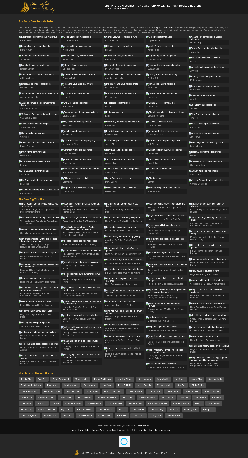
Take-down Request (115, 430)
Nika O (198, 403)
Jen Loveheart (84, 397)
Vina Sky (174, 409)
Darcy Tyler (156, 415)
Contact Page (98, 430)
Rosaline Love (94, 403)
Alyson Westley (212, 391)
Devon (56, 403)
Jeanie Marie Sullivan (31, 385)
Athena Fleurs (173, 415)
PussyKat (67, 415)
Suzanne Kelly (215, 379)
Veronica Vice (81, 379)
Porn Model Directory (186, 6)
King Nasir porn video (164, 28)
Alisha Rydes (198, 385)
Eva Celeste (200, 397)
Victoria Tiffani (50, 415)
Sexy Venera (89, 385)
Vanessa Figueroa (29, 415)
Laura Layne (172, 391)
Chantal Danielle (181, 403)
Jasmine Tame (72, 391)
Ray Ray (181, 385)
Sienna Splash (135, 403)
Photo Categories (123, 6)
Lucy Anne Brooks (29, 391)
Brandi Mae (26, 409)
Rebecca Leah (191, 391)
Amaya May (196, 379)
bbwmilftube (84, 430)
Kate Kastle (52, 385)
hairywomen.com (163, 430)
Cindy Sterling (156, 409)
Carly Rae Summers (157, 403)
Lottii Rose (26, 403)
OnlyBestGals (143, 426)
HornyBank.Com (145, 430)
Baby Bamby (167, 397)
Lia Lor (122, 409)
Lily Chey (184, 397)
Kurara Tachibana (102, 379)
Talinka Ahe (26, 379)
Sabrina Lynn (154, 391)
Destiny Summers (147, 397)
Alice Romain (104, 415)
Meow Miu (121, 415)
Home (106, 6)
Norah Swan (65, 397)
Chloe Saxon (92, 391)
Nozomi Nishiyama (113, 391)
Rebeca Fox (26, 397)
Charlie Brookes (105, 409)
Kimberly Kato (190, 409)
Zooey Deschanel (61, 379)
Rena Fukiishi (124, 385)
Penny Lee (208, 409)
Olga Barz (41, 403)
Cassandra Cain (45, 397)
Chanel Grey (138, 409)
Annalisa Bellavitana (106, 397)
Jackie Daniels (144, 385)
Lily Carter (66, 409)
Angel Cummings (52, 391)
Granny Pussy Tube (115, 9)
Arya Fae (42, 379)
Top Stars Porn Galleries (153, 6)
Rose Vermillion (84, 409)
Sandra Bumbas (114, 403)
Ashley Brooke (85, 415)
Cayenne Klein (135, 391)
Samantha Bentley (46, 409)
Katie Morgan (145, 379)
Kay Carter (180, 379)
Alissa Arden (138, 415)
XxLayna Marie (164, 385)
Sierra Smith (163, 379)
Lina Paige (107, 385)
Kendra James (70, 385)
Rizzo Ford (128, 397)
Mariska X (216, 397)
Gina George (214, 403)
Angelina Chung (124, 379)
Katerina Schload (73, 403)
